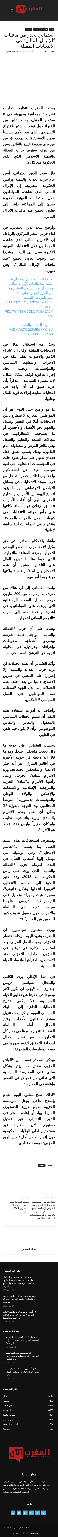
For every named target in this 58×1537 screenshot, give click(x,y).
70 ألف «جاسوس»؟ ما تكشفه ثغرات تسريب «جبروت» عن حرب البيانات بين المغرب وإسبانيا (19, 1315)
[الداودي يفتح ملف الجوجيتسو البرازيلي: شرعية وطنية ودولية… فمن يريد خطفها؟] (47, 1356)
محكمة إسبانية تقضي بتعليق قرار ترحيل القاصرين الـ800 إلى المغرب (19, 1206)
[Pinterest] (37, 58)
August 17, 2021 (40, 334)
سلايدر (36, 29)
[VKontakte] (13, 1513)
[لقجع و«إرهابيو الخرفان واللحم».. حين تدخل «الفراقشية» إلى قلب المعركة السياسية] (47, 1300)
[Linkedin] (25, 1513)
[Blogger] (43, 1513)
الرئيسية (51, 24)
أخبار (43, 24)
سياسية (28, 29)
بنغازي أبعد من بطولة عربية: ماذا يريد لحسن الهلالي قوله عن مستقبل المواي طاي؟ (22, 1371)
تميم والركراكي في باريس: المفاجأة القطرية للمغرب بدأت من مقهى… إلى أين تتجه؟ (22, 1340)
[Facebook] (52, 58)
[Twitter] (45, 58)
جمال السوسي (9, 51)
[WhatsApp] (30, 58)
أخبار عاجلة (43, 29)
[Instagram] (31, 1513)
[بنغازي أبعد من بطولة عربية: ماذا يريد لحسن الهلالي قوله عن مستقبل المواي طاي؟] (47, 1372)
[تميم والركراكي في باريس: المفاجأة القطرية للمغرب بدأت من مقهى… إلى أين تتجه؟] (47, 1341)
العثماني (50, 1165)
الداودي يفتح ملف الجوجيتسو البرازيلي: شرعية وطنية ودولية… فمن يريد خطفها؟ (22, 1356)
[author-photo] (29, 1244)
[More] (23, 58)
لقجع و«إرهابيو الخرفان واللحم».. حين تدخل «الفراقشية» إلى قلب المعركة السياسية (19, 1299)
